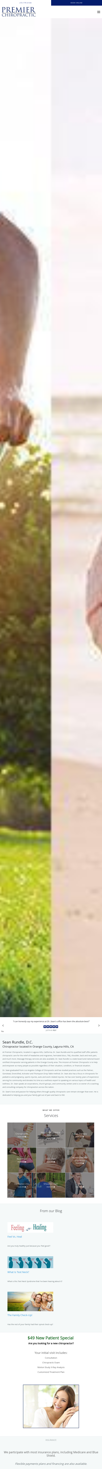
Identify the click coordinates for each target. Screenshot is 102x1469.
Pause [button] (2, 1031)
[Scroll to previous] (3, 1026)
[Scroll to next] (98, 1026)
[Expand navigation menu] (99, 12)
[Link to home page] (25, 12)
